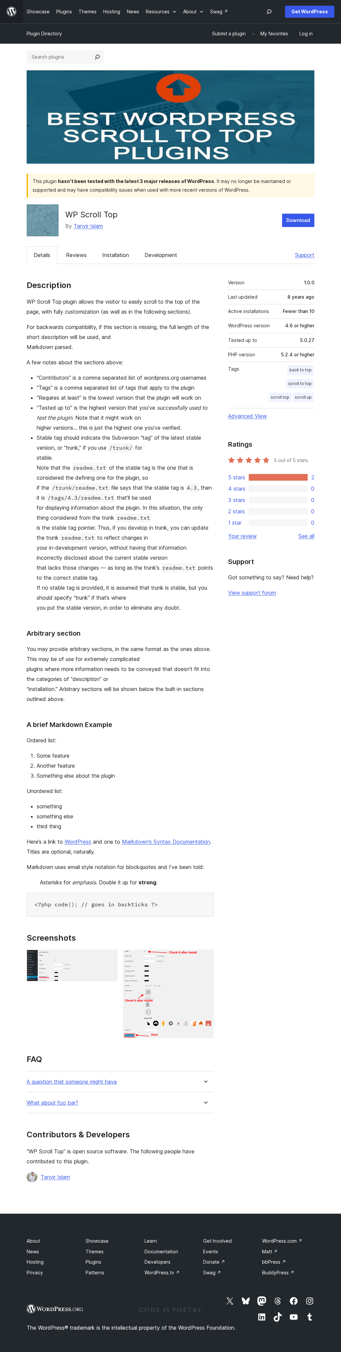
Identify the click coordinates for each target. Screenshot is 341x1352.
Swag (212, 1272)
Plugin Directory (44, 33)
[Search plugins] (97, 57)
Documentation (161, 1251)
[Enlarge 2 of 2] (204, 958)
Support (304, 255)
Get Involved (217, 1241)
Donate (214, 1262)
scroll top (280, 397)
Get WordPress (309, 11)
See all (306, 536)
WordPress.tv (162, 1272)
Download (298, 220)
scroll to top (300, 383)
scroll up (303, 397)
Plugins (93, 1262)
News (33, 1251)
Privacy (35, 1272)
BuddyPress (278, 1272)
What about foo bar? (52, 1103)
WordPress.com (282, 1241)
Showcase (97, 1241)
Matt (270, 1251)
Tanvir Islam (88, 226)
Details (42, 255)
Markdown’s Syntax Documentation (166, 841)
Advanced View (247, 416)
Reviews (76, 255)
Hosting (35, 1262)
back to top (300, 369)
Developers (157, 1262)
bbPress (274, 1262)
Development (161, 255)
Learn (151, 1241)
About (33, 1241)
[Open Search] (269, 11)
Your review (242, 536)
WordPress (78, 841)
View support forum (252, 592)
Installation (115, 255)
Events (210, 1251)
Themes (95, 1251)
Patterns (95, 1272)
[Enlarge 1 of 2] (108, 958)
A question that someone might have (72, 1082)
